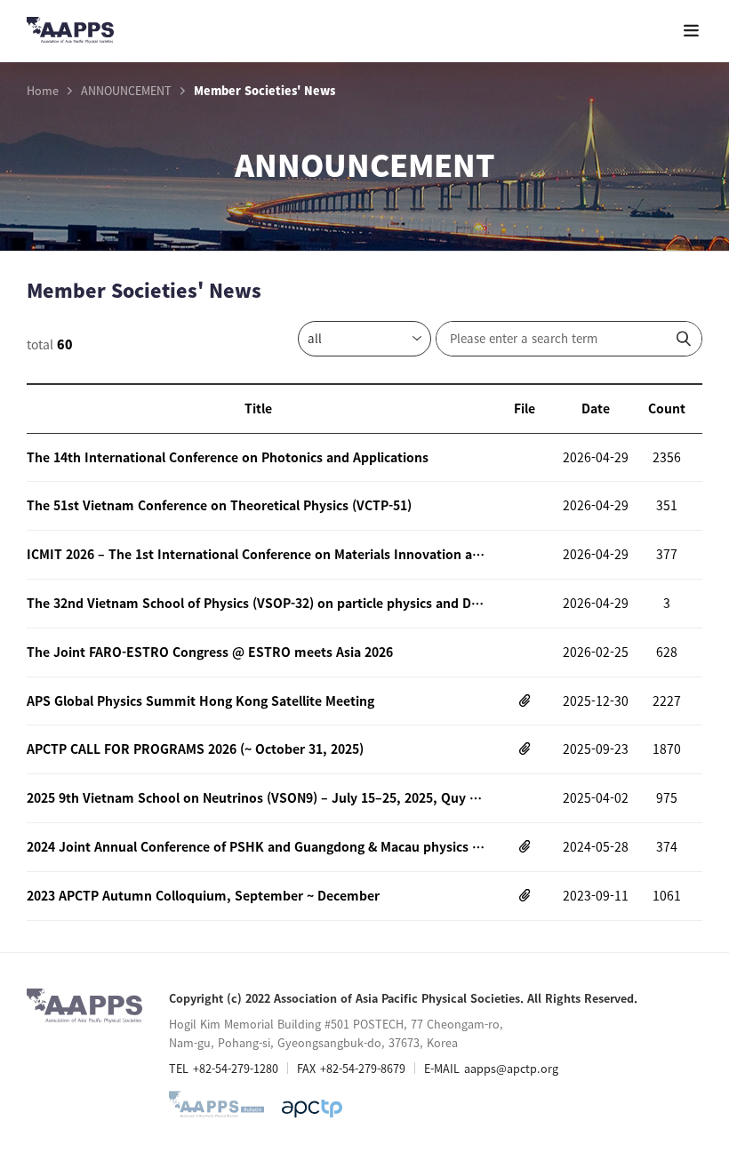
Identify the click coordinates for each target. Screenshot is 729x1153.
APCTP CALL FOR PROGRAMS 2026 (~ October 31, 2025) (195, 748)
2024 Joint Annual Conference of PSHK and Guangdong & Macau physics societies (258, 846)
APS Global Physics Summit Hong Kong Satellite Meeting (200, 700)
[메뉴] (691, 31)
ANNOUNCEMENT (126, 91)
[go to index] (70, 33)
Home (43, 91)
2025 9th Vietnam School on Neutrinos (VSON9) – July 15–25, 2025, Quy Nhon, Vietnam (258, 797)
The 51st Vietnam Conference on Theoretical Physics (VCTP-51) (219, 505)
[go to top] (680, 975)
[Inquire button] (683, 339)
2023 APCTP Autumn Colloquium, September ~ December (203, 895)
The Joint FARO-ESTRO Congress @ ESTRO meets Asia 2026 (210, 652)
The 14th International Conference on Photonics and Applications (228, 457)
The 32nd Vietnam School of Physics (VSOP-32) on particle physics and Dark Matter (258, 603)
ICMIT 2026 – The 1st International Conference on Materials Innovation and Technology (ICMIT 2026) (258, 554)
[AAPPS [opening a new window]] (312, 1108)
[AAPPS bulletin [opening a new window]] (216, 1108)
